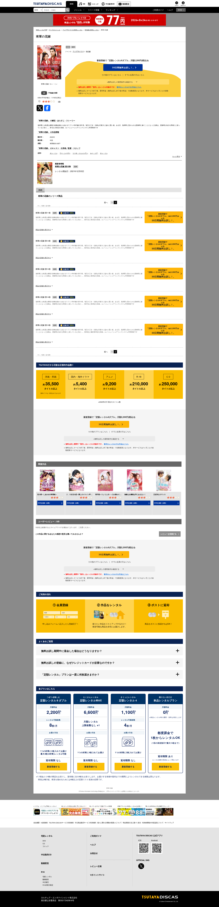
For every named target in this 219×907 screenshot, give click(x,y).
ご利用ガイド (158, 10)
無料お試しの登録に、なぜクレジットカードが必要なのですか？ (78, 662)
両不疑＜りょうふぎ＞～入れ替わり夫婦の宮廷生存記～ (114, 494)
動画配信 (126, 4)
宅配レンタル (47, 877)
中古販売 (46, 882)
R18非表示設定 (48, 885)
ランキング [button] (110, 10)
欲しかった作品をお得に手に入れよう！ (74, 806)
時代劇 (88, 51)
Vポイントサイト (97, 874)
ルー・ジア (94, 153)
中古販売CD (110, 4)
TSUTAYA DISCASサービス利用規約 (61, 823)
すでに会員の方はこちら (134, 74)
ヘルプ (170, 10)
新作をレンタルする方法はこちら (129, 87)
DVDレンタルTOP (41, 30)
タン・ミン (53, 153)
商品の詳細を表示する (43, 229)
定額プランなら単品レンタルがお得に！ (130, 806)
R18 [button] (180, 10)
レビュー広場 (96, 866)
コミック (95, 4)
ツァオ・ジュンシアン (80, 153)
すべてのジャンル (54, 30)
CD (84, 4)
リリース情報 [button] (93, 10)
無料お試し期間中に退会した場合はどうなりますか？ (71, 651)
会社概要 (36, 823)
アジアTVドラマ (78, 51)
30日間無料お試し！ (123, 67)
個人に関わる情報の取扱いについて (109, 823)
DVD (71, 4)
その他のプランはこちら (111, 74)
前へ (106, 202)
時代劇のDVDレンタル (92, 30)
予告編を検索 (52, 93)
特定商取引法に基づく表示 (132, 823)
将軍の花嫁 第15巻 (63, 166)
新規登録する (53, 766)
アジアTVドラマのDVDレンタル (73, 30)
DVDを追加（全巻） (44, 503)
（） (59, 101)
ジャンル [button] (78, 10)
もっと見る (176, 156)
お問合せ (94, 853)
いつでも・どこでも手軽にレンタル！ (45, 806)
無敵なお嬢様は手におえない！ (135, 494)
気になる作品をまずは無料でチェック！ (158, 806)
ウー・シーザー (65, 153)
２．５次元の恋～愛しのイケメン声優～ (80, 494)
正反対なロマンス (159, 494)
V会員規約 (44, 823)
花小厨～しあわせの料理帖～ (47, 494)
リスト (177, 5)
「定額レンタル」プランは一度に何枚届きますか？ (70, 674)
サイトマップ (169, 823)
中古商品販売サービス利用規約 (85, 823)
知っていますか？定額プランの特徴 (100, 806)
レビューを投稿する (169, 534)
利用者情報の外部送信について (152, 823)
